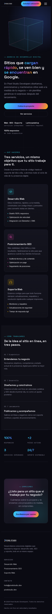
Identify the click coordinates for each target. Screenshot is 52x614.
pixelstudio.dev (10, 590)
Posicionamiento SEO (13, 569)
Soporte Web (9, 573)
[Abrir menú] (45, 4)
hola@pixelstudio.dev (13, 585)
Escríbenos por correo (26, 514)
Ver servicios (26, 114)
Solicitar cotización (31, 4)
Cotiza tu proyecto (26, 106)
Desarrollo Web (10, 564)
